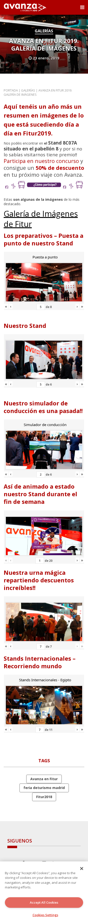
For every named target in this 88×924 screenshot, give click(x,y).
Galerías (44, 31)
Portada (11, 90)
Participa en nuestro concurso (41, 160)
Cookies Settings (45, 915)
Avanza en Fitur (44, 779)
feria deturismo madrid (44, 787)
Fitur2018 (44, 796)
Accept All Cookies (44, 902)
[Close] (81, 868)
